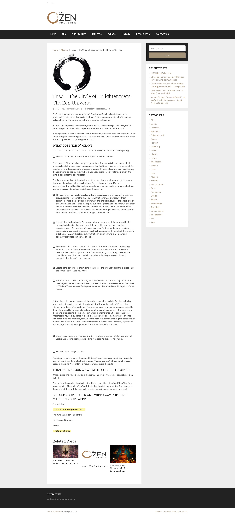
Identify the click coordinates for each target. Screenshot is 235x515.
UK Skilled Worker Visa (161, 73)
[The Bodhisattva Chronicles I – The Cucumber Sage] (123, 454)
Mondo (154, 181)
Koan (153, 169)
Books (154, 124)
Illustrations (156, 162)
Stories (154, 199)
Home (53, 34)
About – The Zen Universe (94, 466)
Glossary (184, 512)
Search (167, 56)
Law (153, 173)
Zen (64, 34)
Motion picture (157, 184)
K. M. (56, 109)
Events (112, 34)
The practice (79, 34)
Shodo (154, 196)
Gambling (155, 147)
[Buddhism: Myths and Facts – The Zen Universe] (65, 451)
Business (155, 128)
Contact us (51, 3)
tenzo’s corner (157, 211)
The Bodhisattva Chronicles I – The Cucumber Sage (119, 468)
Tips (153, 218)
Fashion (154, 143)
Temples (155, 207)
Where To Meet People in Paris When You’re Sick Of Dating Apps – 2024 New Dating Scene (168, 100)
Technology (156, 203)
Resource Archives (171, 512)
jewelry (154, 165)
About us (158, 512)
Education (155, 131)
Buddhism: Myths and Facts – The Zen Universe (65, 462)
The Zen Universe (54, 512)
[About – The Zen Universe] (94, 454)
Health (154, 150)
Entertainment (157, 135)
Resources (142, 34)
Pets (153, 188)
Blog (153, 120)
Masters (97, 34)
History (126, 34)
